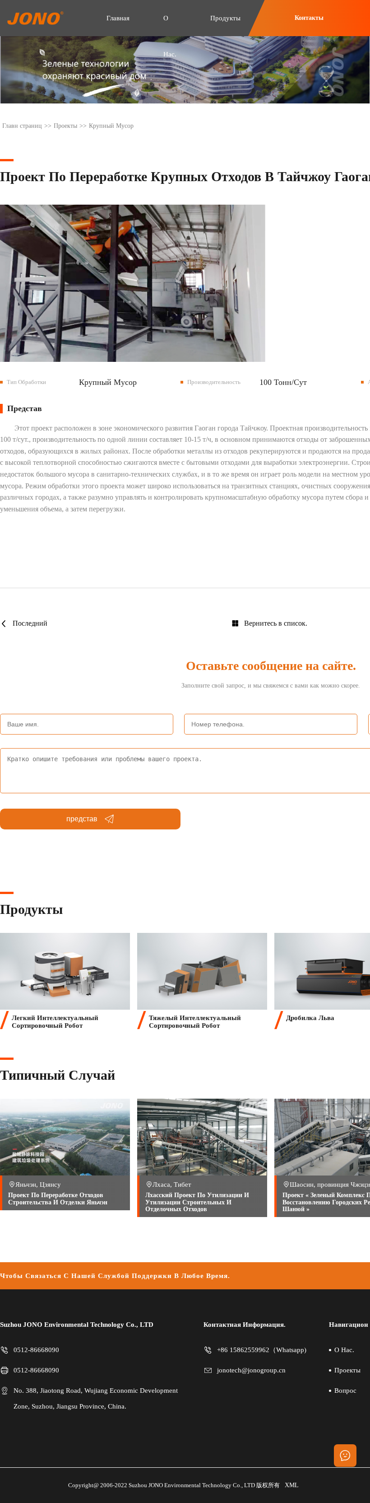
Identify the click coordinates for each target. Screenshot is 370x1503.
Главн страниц (22, 125)
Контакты (309, 17)
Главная (118, 18)
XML (292, 1485)
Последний (30, 623)
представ (81, 819)
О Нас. (169, 36)
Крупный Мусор (111, 125)
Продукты (225, 18)
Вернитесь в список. (275, 623)
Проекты (65, 125)
